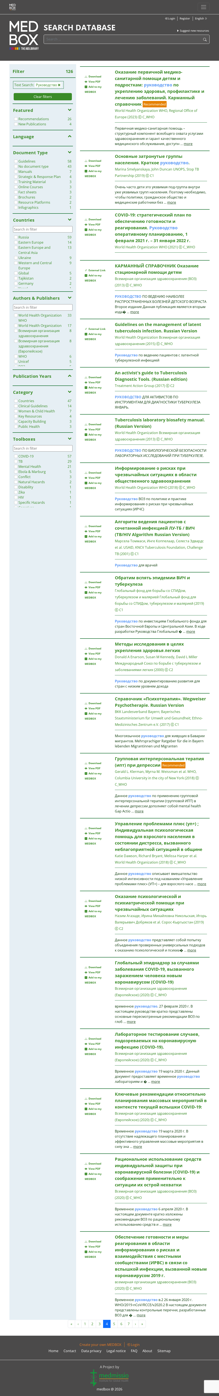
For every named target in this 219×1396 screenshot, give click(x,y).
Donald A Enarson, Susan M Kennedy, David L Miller (156, 657)
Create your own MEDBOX (100, 1344)
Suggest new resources (194, 31)
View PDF (94, 81)
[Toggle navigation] (204, 7)
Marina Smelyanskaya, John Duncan (143, 169)
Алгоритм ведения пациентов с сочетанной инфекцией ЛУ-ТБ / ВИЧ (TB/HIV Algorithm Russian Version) (155, 528)
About (147, 1351)
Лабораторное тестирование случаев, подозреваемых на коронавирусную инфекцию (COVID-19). (157, 1040)
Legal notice (116, 1351)
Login (171, 18)
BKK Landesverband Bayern (137, 711)
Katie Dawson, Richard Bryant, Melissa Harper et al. (156, 856)
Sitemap (164, 1351)
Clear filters (43, 96)
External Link (96, 270)
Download (94, 76)
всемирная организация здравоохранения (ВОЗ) (155, 1282)
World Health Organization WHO (141, 247)
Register (185, 18)
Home (53, 1351)
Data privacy (91, 1351)
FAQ (134, 1351)
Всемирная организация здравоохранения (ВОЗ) (156, 278)
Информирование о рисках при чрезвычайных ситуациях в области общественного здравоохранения (156, 474)
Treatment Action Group (134, 385)
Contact (70, 1351)
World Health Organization (136, 337)
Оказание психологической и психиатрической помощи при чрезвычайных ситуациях (149, 903)
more (188, 143)
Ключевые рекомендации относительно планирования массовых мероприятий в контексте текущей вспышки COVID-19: (161, 1100)
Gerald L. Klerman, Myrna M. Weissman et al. (150, 771)
